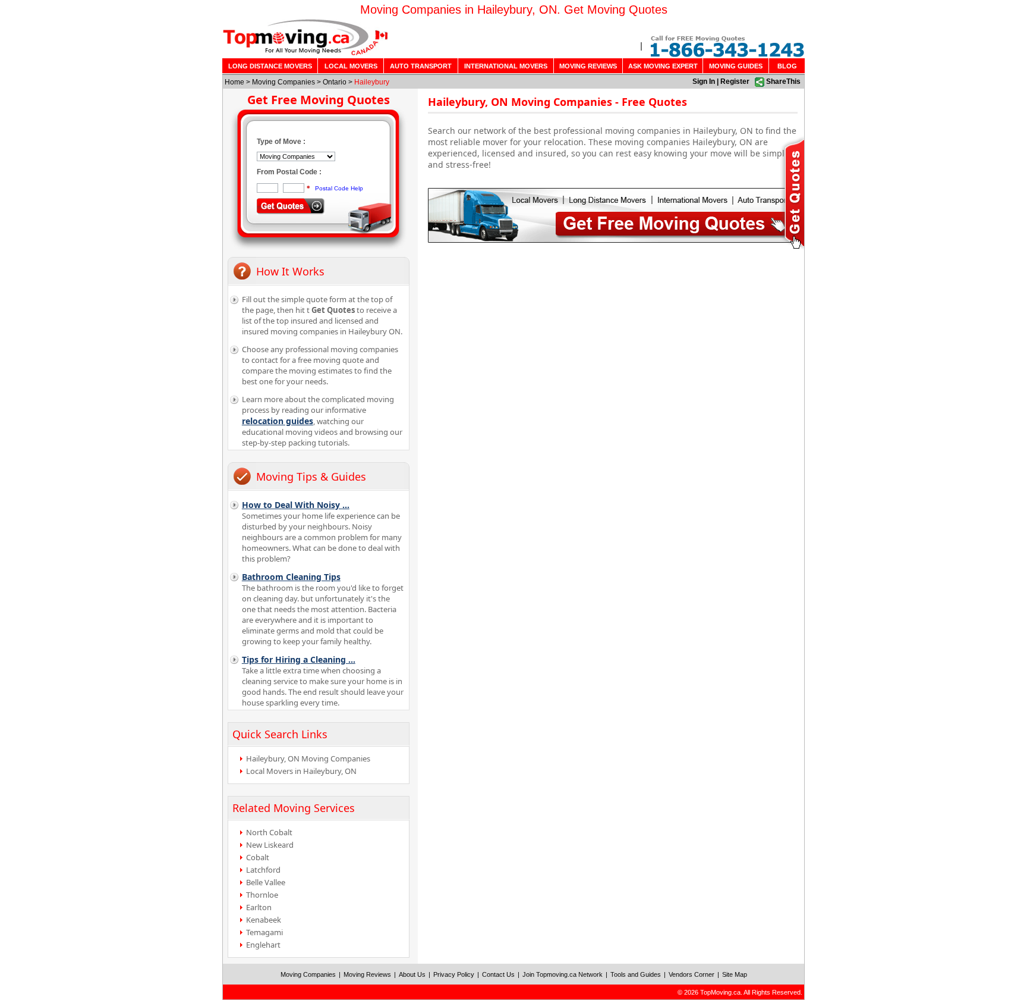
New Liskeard (270, 844)
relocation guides (277, 421)
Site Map (734, 974)
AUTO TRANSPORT (421, 66)
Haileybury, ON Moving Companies (308, 758)
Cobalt (257, 857)
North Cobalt (269, 832)
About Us (412, 974)
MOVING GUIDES (736, 66)
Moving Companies (283, 82)
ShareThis (783, 81)
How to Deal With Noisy (295, 504)
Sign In (703, 81)
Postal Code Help (339, 188)
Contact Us (498, 974)
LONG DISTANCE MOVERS (270, 66)
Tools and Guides (635, 974)
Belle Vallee (265, 882)
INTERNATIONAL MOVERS (505, 66)
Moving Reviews (367, 974)
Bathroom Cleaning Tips (291, 576)
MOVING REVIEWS (588, 66)
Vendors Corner (691, 974)
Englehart (263, 944)
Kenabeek (263, 919)
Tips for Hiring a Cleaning (298, 659)
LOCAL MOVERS (351, 66)
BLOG (787, 66)
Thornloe (262, 894)
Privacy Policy (453, 974)
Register (734, 81)
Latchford (263, 869)
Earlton (259, 907)
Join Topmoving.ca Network (562, 974)
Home (234, 82)
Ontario (334, 82)
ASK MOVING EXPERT (663, 66)
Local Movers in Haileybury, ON (301, 771)
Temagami (264, 932)
